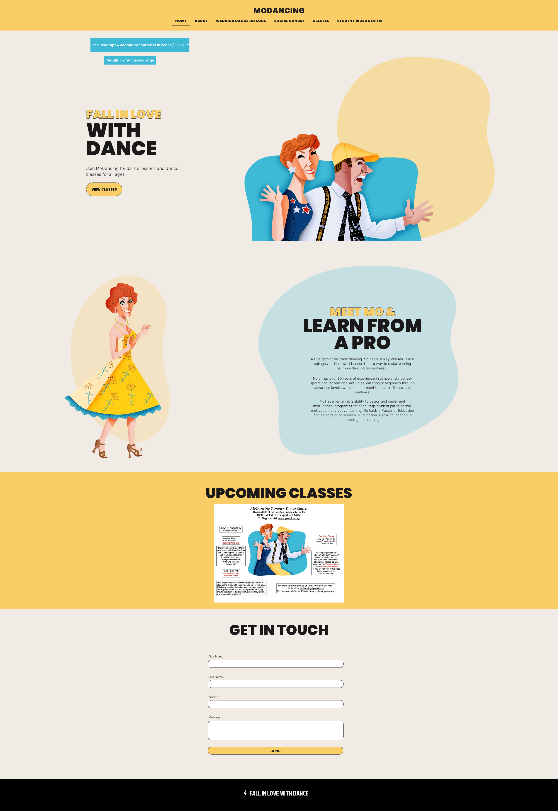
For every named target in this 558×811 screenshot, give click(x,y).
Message (214, 717)
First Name (215, 656)
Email (212, 696)
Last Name (215, 676)
